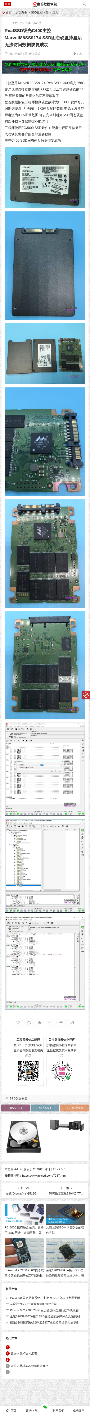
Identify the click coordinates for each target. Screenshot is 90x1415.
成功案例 (21, 12)
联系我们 (58, 1410)
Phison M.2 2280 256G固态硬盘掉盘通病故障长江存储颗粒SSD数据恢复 (24, 1275)
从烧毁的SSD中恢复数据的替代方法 (33, 1304)
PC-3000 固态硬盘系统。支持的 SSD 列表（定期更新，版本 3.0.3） (24, 1233)
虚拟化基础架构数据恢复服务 (30, 1366)
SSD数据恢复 (40, 12)
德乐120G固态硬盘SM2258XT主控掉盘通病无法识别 (44, 1322)
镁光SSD (45, 1108)
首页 (9, 12)
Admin (18, 1169)
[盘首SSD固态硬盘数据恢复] (45, 6)
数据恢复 (31, 1410)
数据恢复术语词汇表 (24, 1353)
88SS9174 (38, 83)
